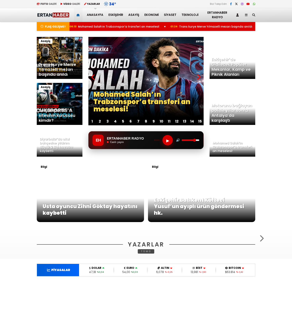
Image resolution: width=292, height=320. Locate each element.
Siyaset (170, 15)
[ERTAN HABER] (53, 16)
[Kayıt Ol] (238, 15)
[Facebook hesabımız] (231, 4)
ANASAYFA (95, 15)
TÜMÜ (146, 303)
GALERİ (49, 4)
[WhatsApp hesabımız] (254, 4)
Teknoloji (190, 15)
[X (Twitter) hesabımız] (236, 4)
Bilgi (44, 167)
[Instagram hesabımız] (242, 4)
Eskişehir (115, 15)
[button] (78, 15)
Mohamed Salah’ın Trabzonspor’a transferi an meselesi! (104, 26)
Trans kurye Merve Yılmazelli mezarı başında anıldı (202, 26)
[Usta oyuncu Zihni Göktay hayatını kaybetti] (90, 221)
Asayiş (133, 15)
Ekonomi (151, 15)
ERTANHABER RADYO (217, 15)
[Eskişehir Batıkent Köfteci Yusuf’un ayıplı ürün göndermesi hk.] (201, 221)
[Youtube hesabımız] (248, 4)
